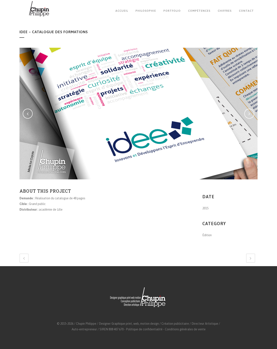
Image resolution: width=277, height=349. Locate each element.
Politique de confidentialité (144, 329)
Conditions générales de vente (185, 329)
